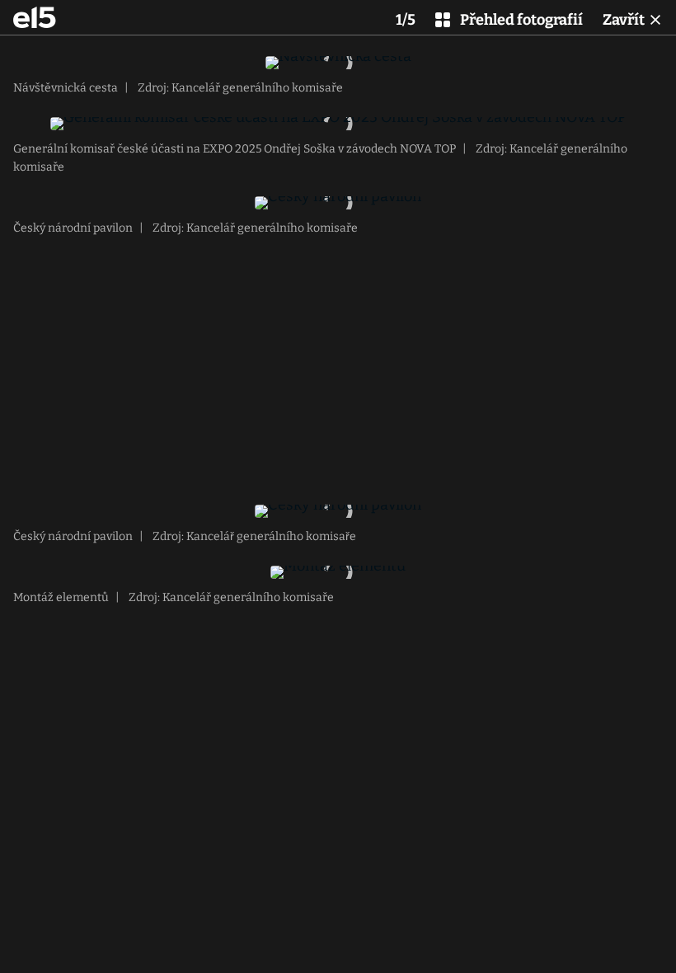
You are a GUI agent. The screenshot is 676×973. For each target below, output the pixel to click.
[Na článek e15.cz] (34, 17)
